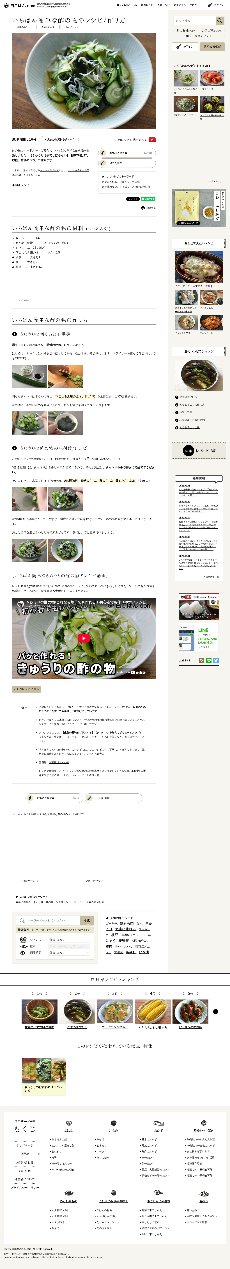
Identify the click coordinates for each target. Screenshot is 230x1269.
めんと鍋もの (68, 1201)
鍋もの (55, 1228)
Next (215, 1011)
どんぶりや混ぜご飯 (63, 1145)
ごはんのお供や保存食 (113, 1201)
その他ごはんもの (62, 1163)
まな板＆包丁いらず (198, 1151)
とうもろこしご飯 (190, 427)
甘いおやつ (193, 1210)
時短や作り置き (204, 1130)
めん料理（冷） (60, 1216)
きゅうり (124, 181)
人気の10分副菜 (141, 186)
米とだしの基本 (150, 1222)
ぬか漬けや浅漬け (107, 1216)
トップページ (24, 1145)
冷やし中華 (186, 412)
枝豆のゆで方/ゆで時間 (192, 419)
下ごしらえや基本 (158, 1201)
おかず (158, 1130)
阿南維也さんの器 (59, 762)
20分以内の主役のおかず (201, 1145)
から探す (186, 31)
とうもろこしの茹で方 (192, 404)
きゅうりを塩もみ (49, 170)
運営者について (25, 1179)
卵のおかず (148, 1163)
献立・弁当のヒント (199, 35)
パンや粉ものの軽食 (63, 1169)
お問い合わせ (24, 1162)
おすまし (102, 1145)
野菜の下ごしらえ (152, 1210)
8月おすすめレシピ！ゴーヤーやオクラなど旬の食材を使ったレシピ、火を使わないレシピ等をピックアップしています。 (198, 564)
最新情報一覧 (212, 577)
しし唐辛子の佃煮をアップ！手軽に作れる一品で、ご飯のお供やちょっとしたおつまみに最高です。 (198, 492)
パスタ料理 (58, 1222)
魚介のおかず (149, 1151)
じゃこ (20, 247)
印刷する (151, 208)
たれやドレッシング (108, 1222)
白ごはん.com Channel (57, 586)
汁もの (113, 1130)
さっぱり (124, 186)
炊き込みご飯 (59, 1139)
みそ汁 (100, 1139)
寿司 (54, 1157)
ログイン (219, 5)
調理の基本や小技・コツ (155, 1228)
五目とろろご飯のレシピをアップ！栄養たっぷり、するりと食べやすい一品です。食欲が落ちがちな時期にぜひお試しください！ (198, 526)
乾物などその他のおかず (155, 1175)
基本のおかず (149, 1139)
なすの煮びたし (188, 396)
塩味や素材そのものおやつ (202, 1216)
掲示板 (24, 1153)
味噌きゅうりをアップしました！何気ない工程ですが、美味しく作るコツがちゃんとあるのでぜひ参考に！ (198, 509)
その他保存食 (104, 1228)
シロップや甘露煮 (197, 1222)
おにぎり (57, 1151)
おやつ (203, 1201)
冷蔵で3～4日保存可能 (199, 1175)
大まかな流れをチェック (61, 139)
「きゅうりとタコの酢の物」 (55, 749)
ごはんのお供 (104, 1210)
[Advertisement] (84, 287)
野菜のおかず (149, 1145)
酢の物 (136, 181)
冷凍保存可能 (194, 1163)
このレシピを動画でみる (131, 139)
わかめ (20, 242)
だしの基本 (103, 1157)
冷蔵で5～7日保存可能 (199, 1169)
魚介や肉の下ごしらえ (154, 1216)
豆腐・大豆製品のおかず (155, 1169)
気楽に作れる (109, 181)
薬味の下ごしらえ (152, 1234)
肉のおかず (148, 1157)
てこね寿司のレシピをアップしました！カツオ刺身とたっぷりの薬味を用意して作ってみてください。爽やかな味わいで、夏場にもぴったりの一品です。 (198, 545)
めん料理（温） (60, 1210)
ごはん (68, 1130)
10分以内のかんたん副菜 (201, 1139)
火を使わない (109, 186)
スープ (100, 1151)
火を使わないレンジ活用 (201, 1157)
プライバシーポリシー (24, 1187)
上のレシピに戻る (27, 689)
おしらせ (25, 1170)
